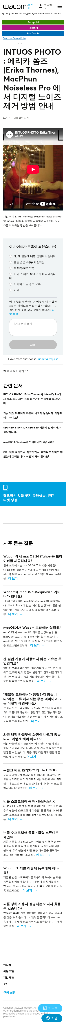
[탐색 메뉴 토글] (40, 6)
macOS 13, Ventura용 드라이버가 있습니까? (28, 442)
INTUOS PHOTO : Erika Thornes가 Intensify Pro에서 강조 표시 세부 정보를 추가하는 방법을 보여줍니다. (32, 398)
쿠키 (5, 983)
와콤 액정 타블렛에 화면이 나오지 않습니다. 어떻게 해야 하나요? (32, 415)
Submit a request (47, 359)
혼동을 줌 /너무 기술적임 (29, 262)
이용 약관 (8, 971)
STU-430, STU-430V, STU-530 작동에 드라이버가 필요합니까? (32, 430)
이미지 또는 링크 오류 (27, 284)
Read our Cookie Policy (14, 38)
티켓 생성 (10, 500)
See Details (33, 33)
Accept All (33, 22)
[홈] (15, 7)
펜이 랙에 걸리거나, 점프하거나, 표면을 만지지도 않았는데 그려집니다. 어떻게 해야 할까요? (33, 454)
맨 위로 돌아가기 (14, 371)
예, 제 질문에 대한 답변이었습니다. (35, 256)
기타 (16, 290)
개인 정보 (8, 977)
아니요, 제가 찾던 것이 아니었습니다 (32, 276)
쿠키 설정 (9, 992)
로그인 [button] (30, 6)
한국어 (48, 5)
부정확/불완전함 (24, 268)
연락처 (7, 965)
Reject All (33, 27)
